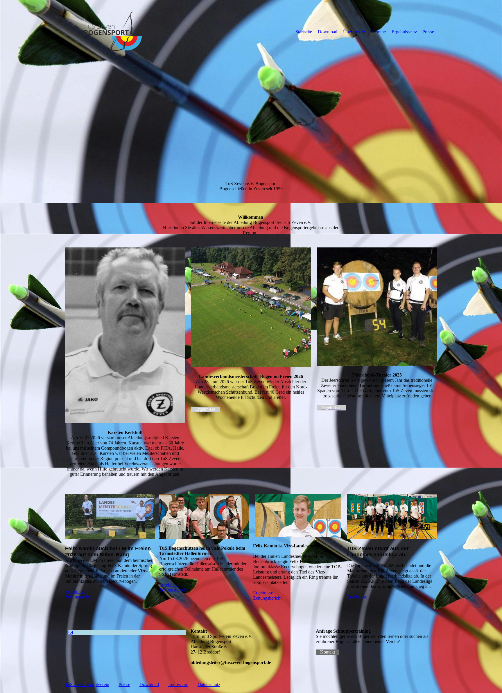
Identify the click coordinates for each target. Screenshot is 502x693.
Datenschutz (209, 684)
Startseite (303, 31)
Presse (428, 31)
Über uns (351, 31)
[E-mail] (70, 632)
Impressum (178, 684)
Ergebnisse (402, 31)
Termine (378, 31)
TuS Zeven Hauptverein (87, 684)
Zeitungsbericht (173, 589)
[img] (113, 32)
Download (327, 31)
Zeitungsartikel (78, 596)
